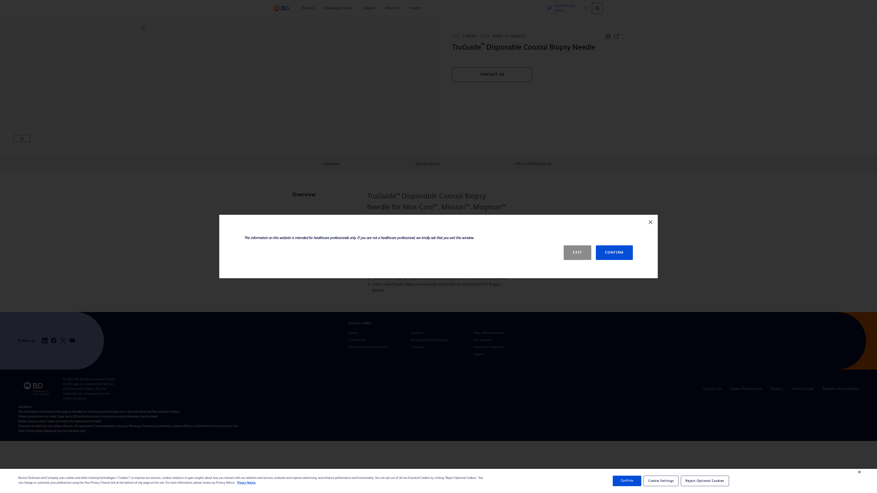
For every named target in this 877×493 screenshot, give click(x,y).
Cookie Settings (661, 481)
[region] (438, 481)
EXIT (577, 252)
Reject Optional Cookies (705, 481)
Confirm (614, 252)
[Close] (859, 472)
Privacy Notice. (246, 482)
